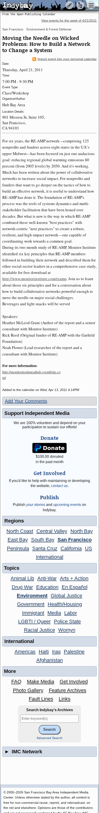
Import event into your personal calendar (67, 59)
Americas (25, 652)
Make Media (40, 681)
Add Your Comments (26, 401)
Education (47, 587)
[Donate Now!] (49, 448)
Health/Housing (65, 604)
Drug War (22, 587)
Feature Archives (67, 690)
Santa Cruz (44, 548)
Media (54, 613)
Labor (70, 613)
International (49, 557)
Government (30, 604)
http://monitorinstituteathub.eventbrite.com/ (31, 375)
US (88, 548)
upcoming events (67, 505)
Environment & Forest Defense (48, 29)
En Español (74, 587)
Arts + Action (74, 578)
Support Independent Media (37, 413)
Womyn (66, 630)
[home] (43, 5)
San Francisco (12, 29)
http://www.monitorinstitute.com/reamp (34, 278)
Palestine (74, 652)
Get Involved (74, 681)
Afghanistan (49, 660)
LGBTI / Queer (34, 621)
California (71, 548)
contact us (59, 486)
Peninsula (18, 548)
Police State (67, 621)
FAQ (16, 681)
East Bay (18, 540)
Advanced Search (49, 738)
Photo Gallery (28, 690)
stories (35, 505)
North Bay (81, 531)
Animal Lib (22, 578)
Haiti (44, 652)
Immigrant (33, 613)
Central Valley (51, 531)
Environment (32, 596)
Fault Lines (41, 699)
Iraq (56, 652)
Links (64, 699)
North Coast (19, 531)
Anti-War (47, 578)
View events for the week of (69, 20)
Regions (14, 521)
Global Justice (66, 596)
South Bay (42, 540)
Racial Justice (39, 630)
